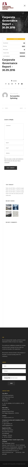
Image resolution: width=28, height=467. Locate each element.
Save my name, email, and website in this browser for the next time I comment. (13, 161)
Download (16, 39)
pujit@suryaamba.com (8, 417)
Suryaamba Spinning (14, 97)
